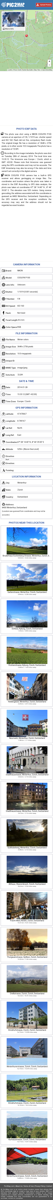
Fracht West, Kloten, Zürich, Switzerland (27, 920)
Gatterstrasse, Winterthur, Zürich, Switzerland (27, 592)
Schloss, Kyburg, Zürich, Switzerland (27, 629)
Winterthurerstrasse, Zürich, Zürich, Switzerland (27, 1066)
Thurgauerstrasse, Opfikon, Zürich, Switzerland (27, 957)
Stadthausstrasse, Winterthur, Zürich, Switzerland (27, 775)
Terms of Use (29, 1186)
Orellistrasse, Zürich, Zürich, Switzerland (27, 993)
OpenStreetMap (47, 70)
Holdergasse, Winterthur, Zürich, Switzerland (27, 702)
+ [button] (49, 61)
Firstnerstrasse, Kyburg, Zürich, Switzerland (27, 665)
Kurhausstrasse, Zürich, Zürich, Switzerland (27, 1139)
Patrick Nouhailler (27, 70)
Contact (49, 1186)
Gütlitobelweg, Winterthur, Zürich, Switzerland (27, 848)
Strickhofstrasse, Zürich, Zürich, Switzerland (27, 1030)
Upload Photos (45, 5)
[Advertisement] (26, 99)
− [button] (49, 64)
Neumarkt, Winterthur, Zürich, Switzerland (27, 738)
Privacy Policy (40, 1186)
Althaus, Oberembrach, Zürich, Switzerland (27, 884)
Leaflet (10, 70)
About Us (18, 1186)
